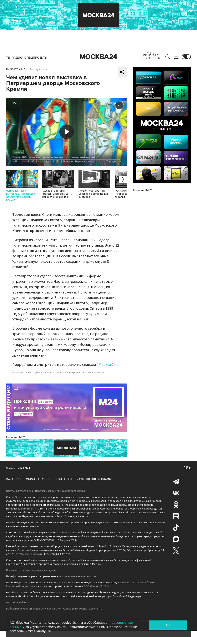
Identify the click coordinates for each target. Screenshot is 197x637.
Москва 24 (98, 57)
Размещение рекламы (94, 479)
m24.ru (16, 497)
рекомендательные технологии (77, 576)
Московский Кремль (69, 372)
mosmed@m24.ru (32, 554)
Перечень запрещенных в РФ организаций (60, 491)
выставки (17, 372)
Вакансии (14, 479)
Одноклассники (176, 504)
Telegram (176, 481)
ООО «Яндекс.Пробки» (96, 586)
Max (176, 539)
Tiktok (176, 527)
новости (49, 372)
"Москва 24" (107, 364)
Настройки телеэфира (19, 491)
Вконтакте (176, 493)
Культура (41, 69)
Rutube (176, 516)
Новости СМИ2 (15, 437)
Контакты (64, 479)
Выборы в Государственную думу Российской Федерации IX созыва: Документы (54, 609)
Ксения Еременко (93, 372)
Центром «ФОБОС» (64, 582)
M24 (27, 468)
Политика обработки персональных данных (32, 570)
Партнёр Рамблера (17, 602)
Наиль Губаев (34, 372)
